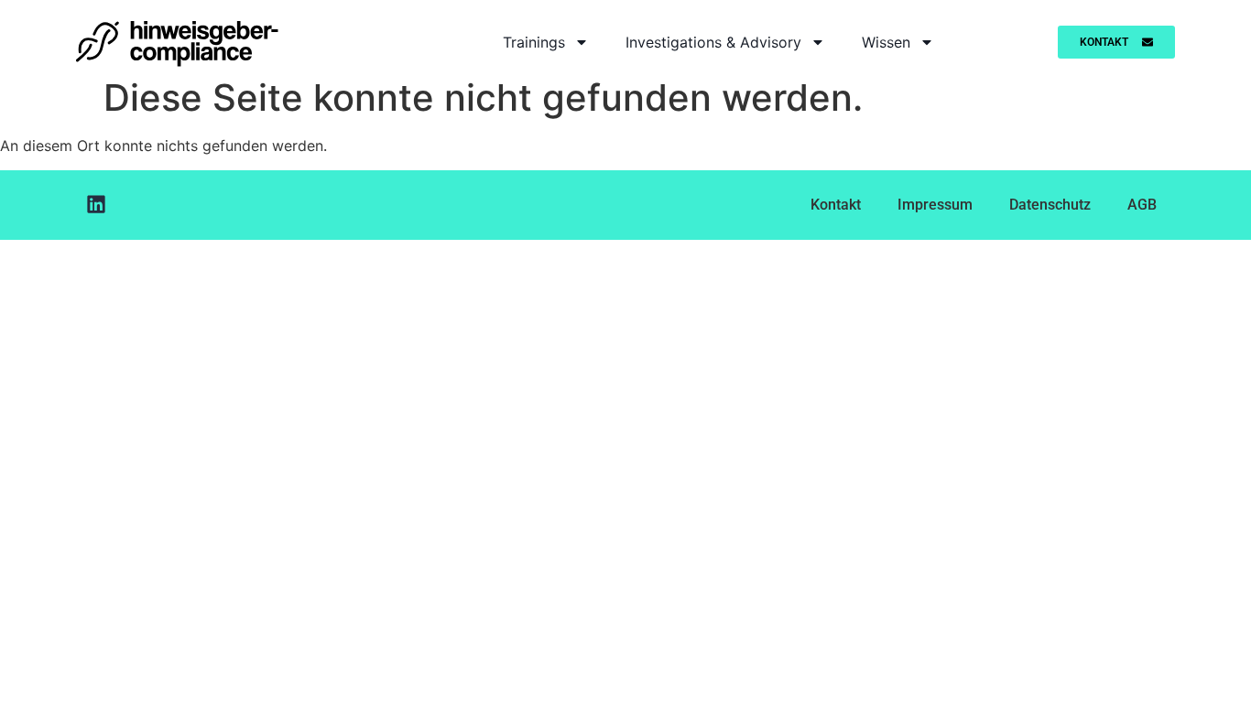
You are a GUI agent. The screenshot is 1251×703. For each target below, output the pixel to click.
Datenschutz (1050, 204)
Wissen (886, 42)
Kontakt (835, 204)
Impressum (935, 204)
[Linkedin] (96, 204)
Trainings (534, 42)
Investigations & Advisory (713, 42)
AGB (1142, 204)
